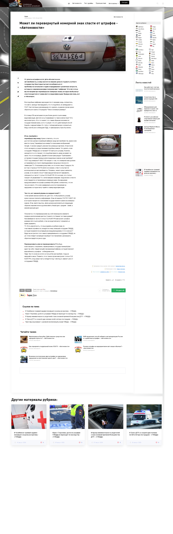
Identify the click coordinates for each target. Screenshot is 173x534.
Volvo (152, 73)
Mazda (139, 60)
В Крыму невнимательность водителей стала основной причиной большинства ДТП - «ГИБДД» (105, 435)
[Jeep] (151, 42)
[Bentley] (137, 33)
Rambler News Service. (120, 266)
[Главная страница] (69, 3)
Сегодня (124, 2)
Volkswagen (140, 73)
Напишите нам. (121, 271)
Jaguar (154, 44)
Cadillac (140, 39)
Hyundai (154, 37)
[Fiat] (151, 31)
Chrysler (140, 42)
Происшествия (101, 3)
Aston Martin (141, 29)
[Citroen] (137, 46)
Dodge (154, 26)
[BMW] (137, 35)
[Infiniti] (151, 39)
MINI (139, 65)
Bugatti (139, 37)
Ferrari (154, 29)
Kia (153, 46)
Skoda (152, 60)
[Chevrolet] (137, 44)
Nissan (139, 69)
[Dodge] (151, 26)
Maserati (140, 58)
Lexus (139, 52)
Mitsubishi (140, 67)
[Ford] (151, 33)
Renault (153, 56)
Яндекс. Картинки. (121, 269)
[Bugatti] (137, 37)
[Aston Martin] (137, 29)
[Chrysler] (137, 42)
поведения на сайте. (104, 271)
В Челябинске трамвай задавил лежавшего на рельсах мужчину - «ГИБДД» (26, 435)
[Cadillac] (137, 39)
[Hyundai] (151, 37)
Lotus (139, 56)
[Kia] (151, 46)
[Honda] (151, 35)
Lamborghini (141, 54)
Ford (154, 33)
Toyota (152, 69)
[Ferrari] (151, 29)
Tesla (152, 67)
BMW (139, 35)
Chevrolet (140, 44)
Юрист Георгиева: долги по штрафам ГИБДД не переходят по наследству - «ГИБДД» (66, 435)
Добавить (106, 290)
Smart (152, 62)
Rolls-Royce (153, 58)
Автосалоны (113, 3)
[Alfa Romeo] (137, 26)
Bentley (139, 33)
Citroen (140, 46)
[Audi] (137, 31)
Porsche (153, 54)
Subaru (153, 65)
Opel (152, 49)
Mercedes (140, 62)
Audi (139, 31)
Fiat (153, 31)
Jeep (154, 42)
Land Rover (140, 49)
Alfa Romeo (140, 26)
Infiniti (154, 39)
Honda (154, 35)
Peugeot (153, 52)
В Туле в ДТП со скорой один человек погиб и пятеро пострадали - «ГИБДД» (143, 434)
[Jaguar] (151, 44)
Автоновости (76, 3)
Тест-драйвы (88, 3)
